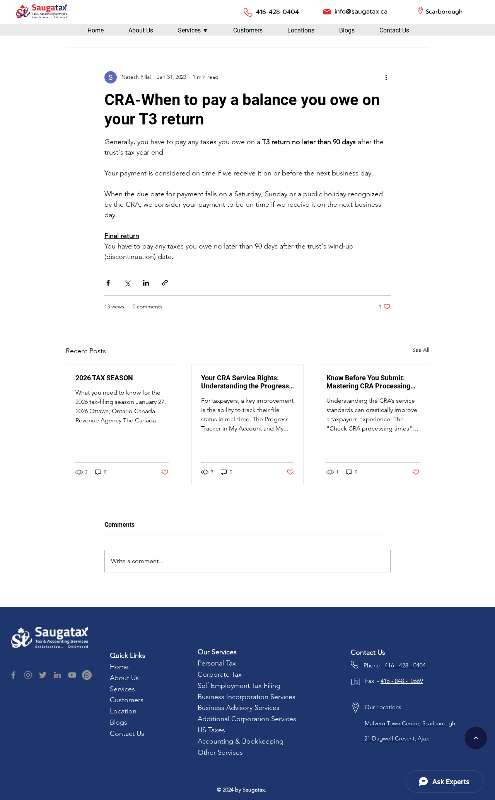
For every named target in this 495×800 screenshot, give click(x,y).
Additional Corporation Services (247, 719)
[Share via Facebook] (108, 282)
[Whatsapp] (87, 675)
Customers (126, 700)
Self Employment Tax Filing (239, 685)
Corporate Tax (220, 674)
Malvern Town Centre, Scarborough (410, 723)
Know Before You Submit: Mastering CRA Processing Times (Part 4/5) (368, 382)
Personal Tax (218, 663)
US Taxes (211, 730)
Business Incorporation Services (246, 697)
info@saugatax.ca (361, 11)
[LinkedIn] (57, 675)
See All (420, 349)
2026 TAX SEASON (104, 378)
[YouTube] (72, 675)
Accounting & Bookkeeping (240, 741)
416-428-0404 (277, 12)
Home (120, 666)
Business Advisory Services (239, 707)
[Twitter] (43, 675)
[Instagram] (28, 675)
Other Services (220, 752)
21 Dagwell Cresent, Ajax (396, 738)
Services (123, 689)
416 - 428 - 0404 (405, 665)
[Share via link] (165, 282)
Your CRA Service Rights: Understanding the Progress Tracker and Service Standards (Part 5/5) (245, 382)
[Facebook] (13, 675)
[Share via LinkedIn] (146, 282)
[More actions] (386, 77)
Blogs (118, 722)
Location (124, 711)
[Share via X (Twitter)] (127, 282)
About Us (124, 678)
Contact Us (127, 733)
